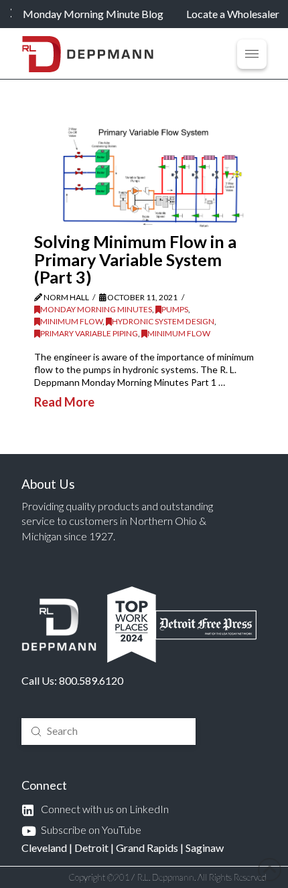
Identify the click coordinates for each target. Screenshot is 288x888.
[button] (252, 54)
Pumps (174, 309)
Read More (64, 402)
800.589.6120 (91, 680)
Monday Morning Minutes (96, 309)
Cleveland (44, 847)
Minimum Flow (71, 321)
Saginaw (205, 847)
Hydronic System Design (163, 321)
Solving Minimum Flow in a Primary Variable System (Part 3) (135, 259)
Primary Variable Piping (89, 333)
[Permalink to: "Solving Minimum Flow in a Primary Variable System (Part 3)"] (153, 176)
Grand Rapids (147, 847)
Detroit (91, 847)
